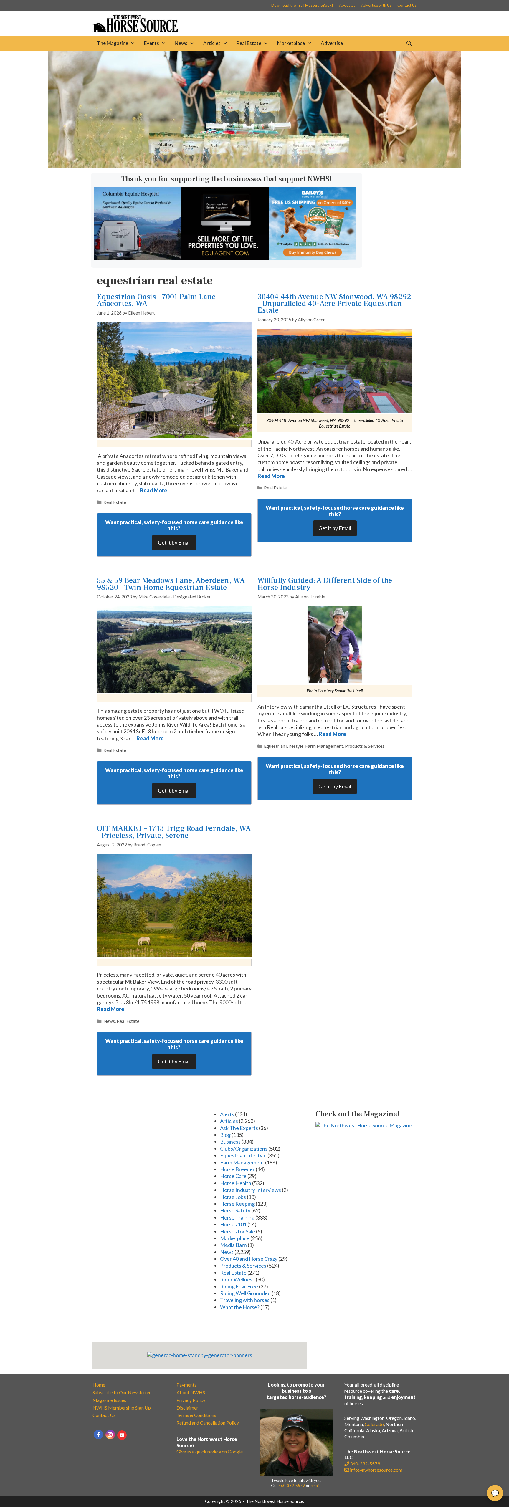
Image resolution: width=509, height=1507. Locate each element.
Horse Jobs (233, 1197)
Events (151, 43)
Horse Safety (235, 1210)
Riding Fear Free (239, 1286)
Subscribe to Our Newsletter (121, 1392)
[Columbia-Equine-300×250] (137, 258)
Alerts (227, 1114)
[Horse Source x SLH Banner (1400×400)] (254, 166)
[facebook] (98, 1434)
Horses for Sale (237, 1231)
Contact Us (407, 5)
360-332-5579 (291, 1485)
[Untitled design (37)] (225, 258)
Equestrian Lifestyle (283, 746)
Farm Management (324, 746)
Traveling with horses (245, 1300)
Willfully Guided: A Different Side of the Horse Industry (324, 583)
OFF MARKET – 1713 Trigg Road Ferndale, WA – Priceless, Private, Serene (174, 831)
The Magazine (112, 43)
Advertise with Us (376, 5)
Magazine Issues (109, 1400)
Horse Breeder (237, 1169)
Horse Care (233, 1176)
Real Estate (248, 43)
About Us (347, 5)
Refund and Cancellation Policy (207, 1422)
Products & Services (364, 746)
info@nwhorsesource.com (376, 1470)
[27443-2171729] (312, 258)
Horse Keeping (237, 1203)
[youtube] (122, 1435)
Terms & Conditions (196, 1415)
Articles (212, 43)
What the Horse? (240, 1307)
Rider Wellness (237, 1279)
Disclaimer (187, 1407)
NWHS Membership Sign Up (121, 1407)
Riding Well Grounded (245, 1293)
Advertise (332, 43)
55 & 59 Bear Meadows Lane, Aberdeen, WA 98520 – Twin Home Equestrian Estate (171, 583)
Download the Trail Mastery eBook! (302, 5)
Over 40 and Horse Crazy (248, 1258)
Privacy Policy (190, 1400)
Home (98, 1384)
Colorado (374, 1424)
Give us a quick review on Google (209, 1451)
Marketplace (291, 43)
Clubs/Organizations (243, 1148)
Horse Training (237, 1217)
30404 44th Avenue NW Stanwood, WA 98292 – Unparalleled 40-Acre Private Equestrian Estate (334, 304)
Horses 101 (233, 1224)
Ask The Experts (239, 1128)
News (181, 43)
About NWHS (190, 1392)
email (315, 1485)
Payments (186, 1384)
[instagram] (110, 1434)
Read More (153, 490)
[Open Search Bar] (409, 43)
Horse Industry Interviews (250, 1190)
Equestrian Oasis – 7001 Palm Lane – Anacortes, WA (158, 300)
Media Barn (233, 1245)
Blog (225, 1135)
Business (230, 1141)
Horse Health (235, 1183)
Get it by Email (174, 542)
